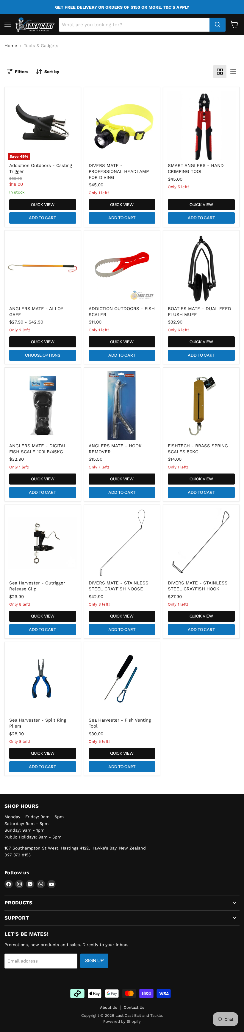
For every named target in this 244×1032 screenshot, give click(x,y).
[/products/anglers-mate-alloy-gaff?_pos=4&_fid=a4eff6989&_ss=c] (42, 268)
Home (10, 45)
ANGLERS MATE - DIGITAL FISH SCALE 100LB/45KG (37, 448)
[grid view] (219, 71)
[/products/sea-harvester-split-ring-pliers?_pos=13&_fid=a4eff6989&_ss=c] (42, 679)
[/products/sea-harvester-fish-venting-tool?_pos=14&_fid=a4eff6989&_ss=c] (122, 679)
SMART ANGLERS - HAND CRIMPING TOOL (196, 168)
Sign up (94, 960)
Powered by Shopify (122, 1021)
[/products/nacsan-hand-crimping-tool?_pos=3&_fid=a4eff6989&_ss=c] (201, 125)
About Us (108, 1007)
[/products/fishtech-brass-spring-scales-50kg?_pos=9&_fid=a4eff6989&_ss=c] (201, 405)
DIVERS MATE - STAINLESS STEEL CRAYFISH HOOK (198, 586)
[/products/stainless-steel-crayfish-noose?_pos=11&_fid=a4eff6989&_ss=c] (122, 542)
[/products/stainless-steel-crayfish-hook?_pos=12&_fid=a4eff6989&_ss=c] (201, 542)
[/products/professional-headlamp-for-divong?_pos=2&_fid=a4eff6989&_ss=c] (122, 125)
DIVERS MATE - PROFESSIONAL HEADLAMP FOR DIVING (119, 171)
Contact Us (134, 1007)
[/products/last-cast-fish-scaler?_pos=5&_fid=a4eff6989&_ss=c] (122, 268)
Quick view (42, 204)
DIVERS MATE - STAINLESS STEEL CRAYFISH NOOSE (118, 586)
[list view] (233, 71)
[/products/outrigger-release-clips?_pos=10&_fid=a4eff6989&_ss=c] (42, 542)
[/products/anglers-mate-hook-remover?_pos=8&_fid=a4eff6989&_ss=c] (122, 405)
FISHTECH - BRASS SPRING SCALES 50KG (198, 448)
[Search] (217, 25)
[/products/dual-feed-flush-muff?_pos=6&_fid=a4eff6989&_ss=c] (201, 268)
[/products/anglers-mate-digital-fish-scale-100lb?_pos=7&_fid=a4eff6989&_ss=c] (42, 405)
